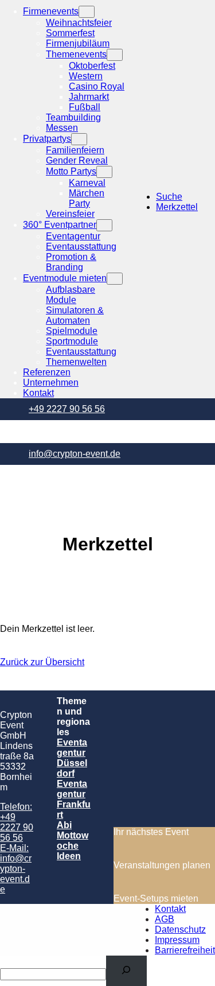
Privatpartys (47, 138)
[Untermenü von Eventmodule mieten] (115, 279)
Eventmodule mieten (65, 278)
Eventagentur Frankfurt (74, 799)
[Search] (126, 971)
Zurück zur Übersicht (42, 662)
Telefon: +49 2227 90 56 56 (16, 822)
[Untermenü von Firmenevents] (87, 12)
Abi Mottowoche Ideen (72, 840)
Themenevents (76, 54)
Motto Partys (71, 171)
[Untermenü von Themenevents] (115, 55)
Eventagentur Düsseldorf (72, 757)
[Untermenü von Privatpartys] (79, 139)
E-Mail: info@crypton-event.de (16, 868)
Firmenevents (51, 11)
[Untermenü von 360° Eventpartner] (104, 225)
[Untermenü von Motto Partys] (104, 172)
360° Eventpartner (59, 225)
